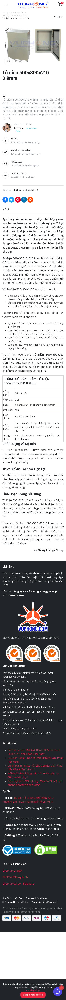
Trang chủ (7, 12)
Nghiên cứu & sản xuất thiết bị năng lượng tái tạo (28, 707)
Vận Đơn (19, 898)
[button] (8, 61)
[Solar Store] (32, 4)
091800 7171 (31, 128)
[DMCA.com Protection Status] (46, 849)
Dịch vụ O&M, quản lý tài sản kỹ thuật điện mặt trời (29, 694)
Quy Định (6, 898)
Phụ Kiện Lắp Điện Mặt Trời (14, 15)
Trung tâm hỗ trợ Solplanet (44, 902)
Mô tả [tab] (5, 209)
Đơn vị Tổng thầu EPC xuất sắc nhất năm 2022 (26, 733)
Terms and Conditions (36, 898)
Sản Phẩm (19, 12)
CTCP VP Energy (12, 870)
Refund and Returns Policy (15, 902)
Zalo (18, 131)
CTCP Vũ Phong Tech (15, 877)
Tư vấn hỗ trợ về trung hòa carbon (20, 728)
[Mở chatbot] (57, 991)
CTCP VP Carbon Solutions (18, 883)
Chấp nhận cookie (33, 994)
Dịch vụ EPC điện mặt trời (15, 689)
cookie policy (32, 990)
